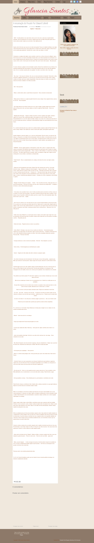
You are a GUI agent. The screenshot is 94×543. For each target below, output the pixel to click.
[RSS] (71, 2)
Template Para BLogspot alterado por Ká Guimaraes (70, 540)
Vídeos (65, 17)
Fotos (39, 2)
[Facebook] (77, 2)
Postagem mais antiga (52, 526)
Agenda (46, 17)
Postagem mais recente (18, 526)
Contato (57, 2)
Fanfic (24, 17)
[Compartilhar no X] (18, 481)
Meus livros (31, 2)
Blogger (21, 535)
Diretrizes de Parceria (35, 17)
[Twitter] (74, 2)
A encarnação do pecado (46, 26)
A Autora (22, 2)
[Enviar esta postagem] (14, 481)
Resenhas (16, 17)
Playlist (72, 17)
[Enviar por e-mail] (16, 481)
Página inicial (35, 526)
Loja (64, 2)
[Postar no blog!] (17, 481)
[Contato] (80, 2)
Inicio (15, 2)
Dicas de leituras (55, 17)
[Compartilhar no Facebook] (20, 481)
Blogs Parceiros (48, 2)
